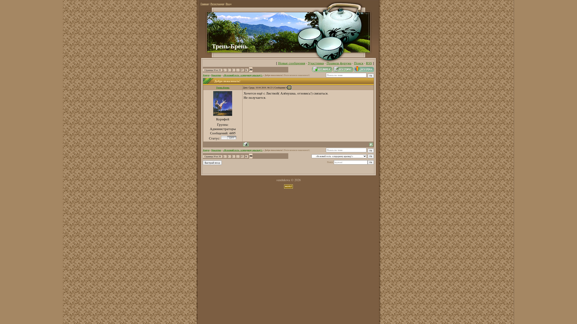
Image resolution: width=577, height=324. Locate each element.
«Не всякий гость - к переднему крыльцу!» (243, 75)
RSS (369, 63)
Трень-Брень (222, 87)
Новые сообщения (291, 63)
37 (241, 70)
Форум (206, 75)
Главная (205, 3)
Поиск (358, 63)
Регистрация (217, 3)
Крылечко (216, 75)
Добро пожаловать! (274, 75)
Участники (316, 63)
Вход (228, 3)
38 (246, 70)
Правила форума (339, 63)
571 (289, 87)
